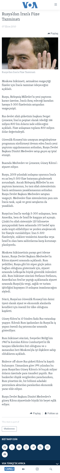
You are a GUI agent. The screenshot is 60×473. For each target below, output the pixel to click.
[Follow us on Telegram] (33, 447)
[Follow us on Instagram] (26, 447)
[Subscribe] (5, 454)
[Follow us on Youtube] (19, 447)
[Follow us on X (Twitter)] (12, 447)
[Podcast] (47, 447)
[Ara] (51, 469)
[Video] (23, 469)
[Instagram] (37, 469)
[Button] (53, 34)
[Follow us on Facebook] (5, 447)
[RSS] (40, 447)
